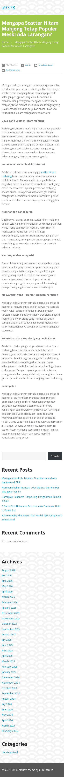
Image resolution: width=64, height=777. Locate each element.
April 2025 (7, 655)
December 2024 (10, 677)
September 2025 (11, 629)
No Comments (12, 70)
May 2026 (7, 586)
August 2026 (9, 570)
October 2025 (9, 623)
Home (5, 42)
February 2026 (10, 602)
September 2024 (11, 693)
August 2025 (9, 634)
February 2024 (10, 731)
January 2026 (9, 607)
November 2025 (11, 618)
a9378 (8, 7)
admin (28, 65)
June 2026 (7, 580)
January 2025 (9, 672)
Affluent (23, 769)
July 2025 (7, 639)
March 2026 (8, 596)
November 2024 (11, 682)
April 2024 (7, 720)
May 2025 (7, 650)
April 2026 (7, 591)
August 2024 (9, 698)
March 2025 (8, 661)
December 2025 (10, 613)
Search (55, 456)
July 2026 (7, 575)
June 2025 (7, 645)
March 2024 (8, 725)
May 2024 (7, 714)
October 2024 (9, 688)
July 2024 (7, 704)
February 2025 (10, 666)
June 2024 (7, 709)
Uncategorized (45, 65)
